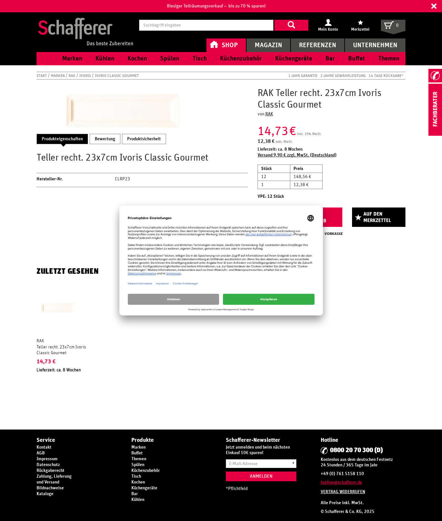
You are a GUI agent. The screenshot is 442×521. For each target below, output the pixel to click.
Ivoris (85, 76)
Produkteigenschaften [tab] (62, 139)
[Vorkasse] (334, 233)
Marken (58, 76)
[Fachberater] (435, 134)
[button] (433, 6)
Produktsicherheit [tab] (144, 139)
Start (42, 76)
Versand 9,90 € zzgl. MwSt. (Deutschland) (297, 155)
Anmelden (261, 476)
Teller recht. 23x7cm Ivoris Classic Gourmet (61, 350)
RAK (72, 76)
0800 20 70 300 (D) (356, 450)
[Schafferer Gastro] (85, 25)
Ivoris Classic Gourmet (117, 76)
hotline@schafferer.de (341, 482)
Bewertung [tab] (105, 139)
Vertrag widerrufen (343, 492)
